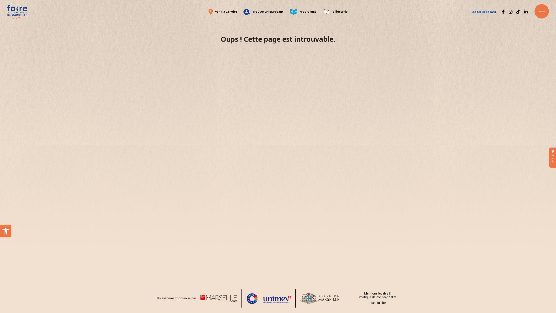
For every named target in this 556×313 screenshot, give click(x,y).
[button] (5, 231)
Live (552, 160)
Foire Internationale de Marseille (17, 12)
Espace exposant (484, 12)
